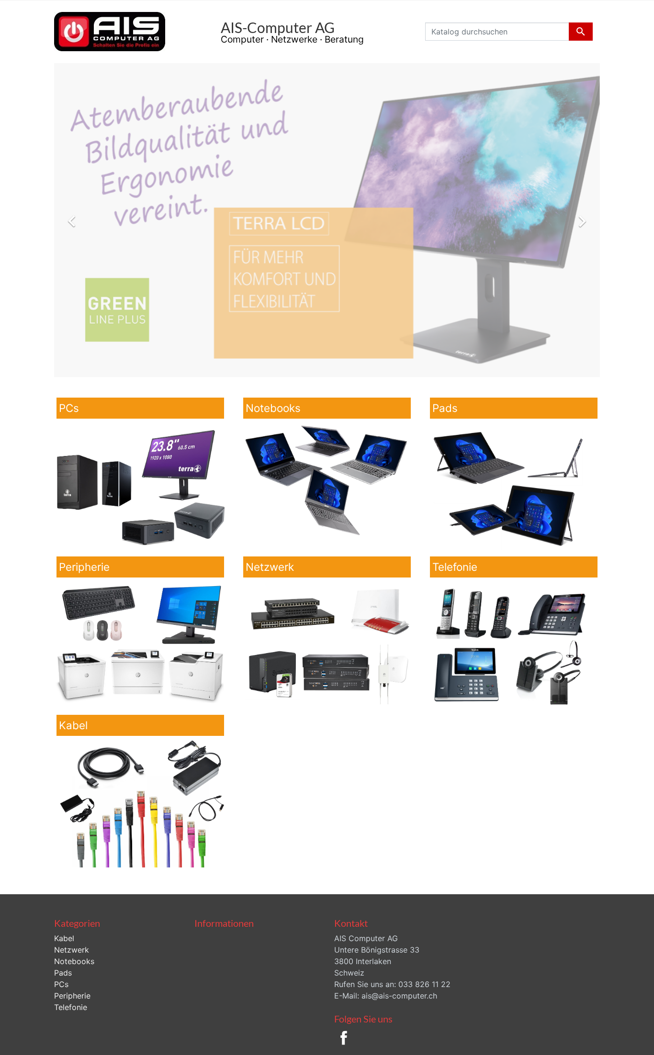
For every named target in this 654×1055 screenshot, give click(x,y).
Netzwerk (71, 950)
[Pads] (514, 484)
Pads (63, 972)
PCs (61, 984)
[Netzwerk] (327, 643)
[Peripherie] (140, 643)
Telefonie (70, 1007)
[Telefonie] (514, 643)
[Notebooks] (327, 484)
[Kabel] (140, 802)
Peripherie (72, 995)
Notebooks (74, 961)
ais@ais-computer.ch (399, 995)
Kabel (64, 938)
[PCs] (140, 484)
